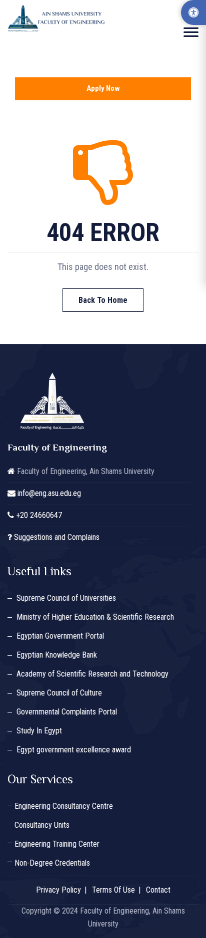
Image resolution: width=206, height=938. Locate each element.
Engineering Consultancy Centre (63, 806)
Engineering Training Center (57, 844)
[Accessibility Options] (193, 12)
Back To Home (103, 300)
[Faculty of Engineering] (58, 18)
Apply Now (103, 88)
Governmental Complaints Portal (66, 711)
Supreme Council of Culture (59, 693)
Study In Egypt (39, 730)
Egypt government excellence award (73, 749)
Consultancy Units (42, 825)
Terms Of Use (113, 890)
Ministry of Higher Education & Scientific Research (95, 617)
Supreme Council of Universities (66, 598)
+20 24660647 (39, 515)
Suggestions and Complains (57, 537)
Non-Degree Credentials (52, 863)
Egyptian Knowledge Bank (56, 655)
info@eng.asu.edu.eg (49, 493)
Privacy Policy (58, 890)
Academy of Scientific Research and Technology (92, 674)
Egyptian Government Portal (60, 636)
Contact (158, 890)
